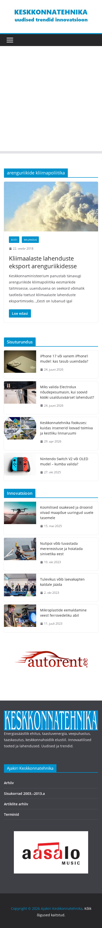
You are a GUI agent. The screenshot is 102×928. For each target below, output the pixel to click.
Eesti (14, 239)
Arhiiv (9, 782)
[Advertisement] (51, 100)
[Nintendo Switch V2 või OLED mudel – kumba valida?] (20, 467)
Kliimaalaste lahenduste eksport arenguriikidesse (43, 262)
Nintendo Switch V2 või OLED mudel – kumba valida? (64, 461)
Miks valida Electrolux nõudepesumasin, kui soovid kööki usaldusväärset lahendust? (67, 392)
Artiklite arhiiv (16, 804)
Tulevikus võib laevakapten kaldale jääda (62, 582)
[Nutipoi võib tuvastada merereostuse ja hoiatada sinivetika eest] (20, 554)
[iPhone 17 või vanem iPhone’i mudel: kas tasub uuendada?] (20, 364)
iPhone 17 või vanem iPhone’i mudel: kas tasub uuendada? (64, 359)
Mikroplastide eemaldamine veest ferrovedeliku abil (63, 613)
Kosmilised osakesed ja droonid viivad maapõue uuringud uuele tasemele (66, 512)
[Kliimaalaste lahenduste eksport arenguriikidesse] (51, 206)
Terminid (11, 814)
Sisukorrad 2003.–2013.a (24, 793)
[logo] (51, 713)
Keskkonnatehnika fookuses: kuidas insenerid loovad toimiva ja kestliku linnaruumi (66, 428)
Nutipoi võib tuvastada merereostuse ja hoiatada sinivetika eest (61, 548)
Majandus (30, 239)
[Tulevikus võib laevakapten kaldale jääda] (20, 587)
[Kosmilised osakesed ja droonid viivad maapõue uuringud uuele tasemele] (20, 518)
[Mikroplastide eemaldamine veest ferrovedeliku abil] (20, 618)
